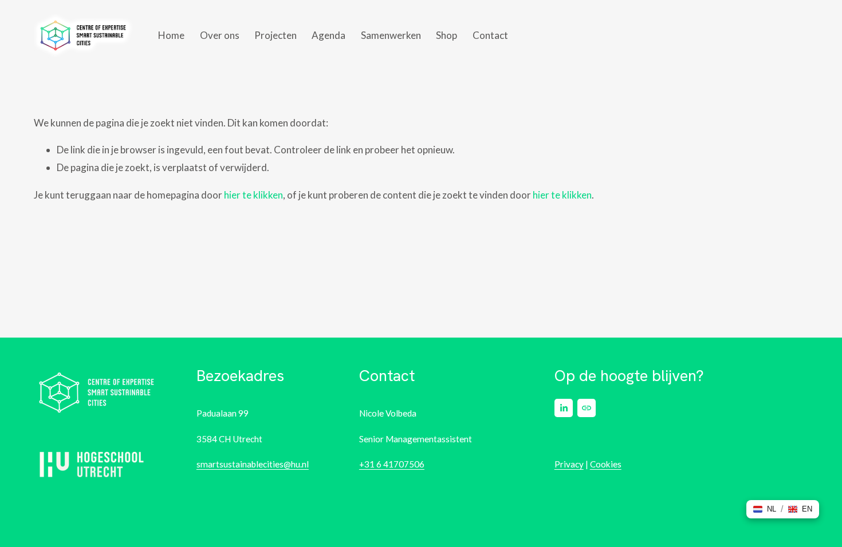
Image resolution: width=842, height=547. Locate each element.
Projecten (275, 35)
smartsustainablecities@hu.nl (252, 464)
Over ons (219, 35)
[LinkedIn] (563, 408)
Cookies (605, 464)
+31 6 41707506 (391, 464)
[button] (764, 509)
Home (171, 35)
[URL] (586, 408)
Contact (490, 35)
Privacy (569, 464)
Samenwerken (391, 35)
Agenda (328, 35)
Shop (446, 35)
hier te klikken (253, 195)
